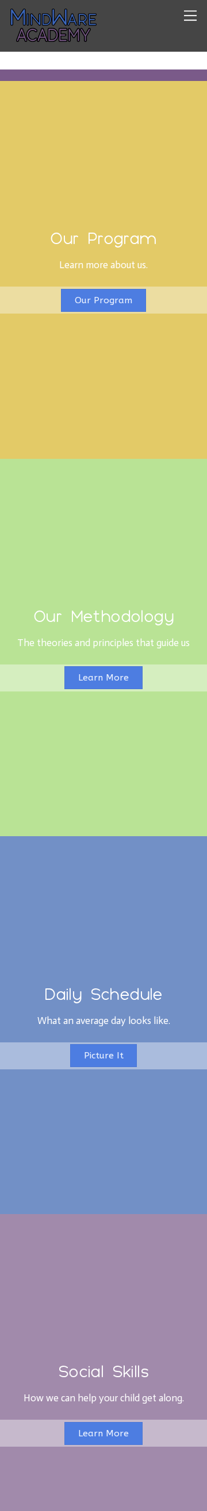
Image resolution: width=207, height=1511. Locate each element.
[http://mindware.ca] (53, 36)
